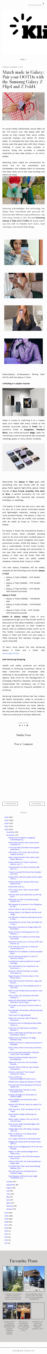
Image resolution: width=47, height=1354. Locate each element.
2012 (6, 1240)
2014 (6, 1234)
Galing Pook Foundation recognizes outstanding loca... (21, 839)
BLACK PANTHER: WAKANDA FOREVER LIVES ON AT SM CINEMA (23, 1053)
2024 (6, 823)
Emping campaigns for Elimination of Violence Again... (22, 1096)
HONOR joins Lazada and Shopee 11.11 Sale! (24, 1082)
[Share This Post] (22, 725)
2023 (6, 826)
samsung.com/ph (10, 653)
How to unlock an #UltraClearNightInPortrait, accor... (22, 1078)
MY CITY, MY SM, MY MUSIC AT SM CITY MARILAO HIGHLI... (23, 957)
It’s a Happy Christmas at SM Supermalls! (24, 1139)
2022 (6, 829)
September (11, 1185)
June (8, 1194)
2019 (6, 1219)
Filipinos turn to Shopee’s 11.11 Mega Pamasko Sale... (22, 1039)
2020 (6, 1216)
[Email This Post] (27, 725)
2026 (6, 817)
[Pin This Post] (24, 725)
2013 (6, 1237)
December (10, 832)
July (8, 1191)
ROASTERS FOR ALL (16, 887)
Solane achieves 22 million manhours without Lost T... (22, 863)
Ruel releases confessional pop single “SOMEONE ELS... (22, 1177)
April (8, 1200)
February (9, 1206)
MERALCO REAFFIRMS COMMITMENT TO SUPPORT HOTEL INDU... (24, 1001)
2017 (6, 1225)
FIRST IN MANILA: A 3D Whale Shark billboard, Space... (22, 1135)
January (9, 1209)
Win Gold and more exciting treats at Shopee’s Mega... (22, 1172)
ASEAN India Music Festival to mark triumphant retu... (22, 1091)
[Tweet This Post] (19, 725)
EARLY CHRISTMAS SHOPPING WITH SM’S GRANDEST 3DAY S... (24, 1034)
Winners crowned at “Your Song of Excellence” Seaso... (21, 1073)
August (9, 1188)
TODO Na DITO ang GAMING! (19, 1015)
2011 (6, 1243)
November (10, 835)
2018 (6, 1222)
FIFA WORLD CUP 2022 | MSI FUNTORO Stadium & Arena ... (23, 853)
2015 (6, 1231)
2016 (6, 1228)
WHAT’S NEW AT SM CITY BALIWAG (22, 909)
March (8, 1203)
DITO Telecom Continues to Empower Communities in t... (23, 948)
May (8, 1197)
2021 (6, 1213)
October (9, 1182)
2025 (6, 820)
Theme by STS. (29, 1351)
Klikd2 (15, 1351)
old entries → (37, 804)
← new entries (10, 804)
